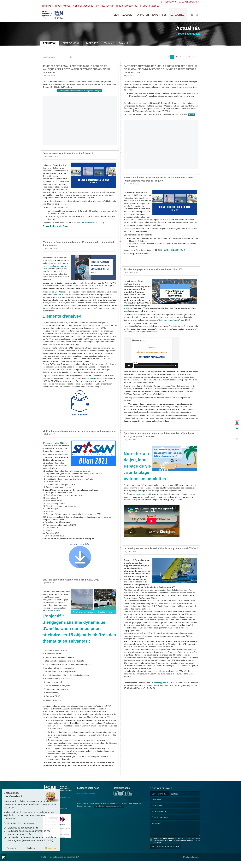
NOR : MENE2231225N (92, 223)
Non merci (11, 848)
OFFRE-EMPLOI (71, 43)
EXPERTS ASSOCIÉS (151, 6)
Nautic (91, 379)
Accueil (127, 15)
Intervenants (169, 2)
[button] (3, 857)
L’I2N (116, 15)
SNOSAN (47, 446)
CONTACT (48, 6)
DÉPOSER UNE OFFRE (128, 6)
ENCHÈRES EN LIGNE (84, 6)
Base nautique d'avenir (169, 320)
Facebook (123, 43)
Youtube (108, 43)
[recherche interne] (192, 15)
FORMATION (49, 43)
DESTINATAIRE (159, 794)
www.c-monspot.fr (144, 494)
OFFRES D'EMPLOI (105, 6)
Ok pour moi (50, 848)
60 (189, 57)
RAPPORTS (91, 43)
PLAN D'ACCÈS (64, 6)
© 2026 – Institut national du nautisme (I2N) (60, 857)
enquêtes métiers (60, 295)
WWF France (54, 610)
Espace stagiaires (190, 2)
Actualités (177, 15)
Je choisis (31, 848)
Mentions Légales (191, 857)
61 (194, 57)
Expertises (159, 15)
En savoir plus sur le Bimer (55, 226)
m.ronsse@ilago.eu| (161, 683)
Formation (142, 15)
